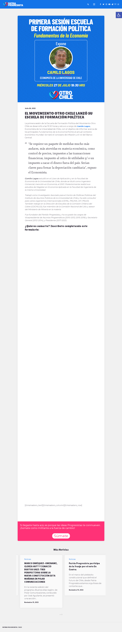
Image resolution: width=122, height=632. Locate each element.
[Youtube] (109, 4)
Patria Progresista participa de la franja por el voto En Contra (81, 566)
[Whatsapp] (118, 4)
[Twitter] (103, 4)
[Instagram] (106, 4)
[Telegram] (112, 4)
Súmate (61, 536)
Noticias (25, 559)
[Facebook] (100, 4)
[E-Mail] (115, 4)
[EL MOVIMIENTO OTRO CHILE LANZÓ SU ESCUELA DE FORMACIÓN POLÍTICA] (61, 59)
